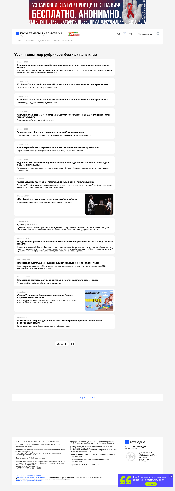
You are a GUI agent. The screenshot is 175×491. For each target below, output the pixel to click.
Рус (118, 34)
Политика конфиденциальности (28, 480)
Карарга (151, 484)
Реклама (29, 40)
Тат (130, 34)
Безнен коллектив (63, 40)
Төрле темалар (87, 397)
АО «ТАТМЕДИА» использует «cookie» (31, 477)
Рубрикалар (44, 40)
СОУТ (18, 40)
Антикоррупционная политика (28, 475)
